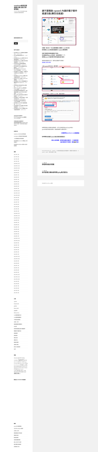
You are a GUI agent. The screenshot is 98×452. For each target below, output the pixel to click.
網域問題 (16, 333)
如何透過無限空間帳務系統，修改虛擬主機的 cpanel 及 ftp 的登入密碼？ (21, 92)
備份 (19, 370)
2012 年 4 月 (16, 270)
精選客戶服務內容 (17, 331)
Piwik (23, 366)
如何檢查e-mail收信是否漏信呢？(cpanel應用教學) (55, 49)
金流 (15, 349)
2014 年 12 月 (16, 213)
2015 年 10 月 (16, 195)
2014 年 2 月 (16, 233)
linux (26, 363)
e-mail (22, 361)
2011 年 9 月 (16, 281)
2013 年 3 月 (16, 249)
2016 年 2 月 (16, 186)
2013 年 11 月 (16, 238)
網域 (19, 371)
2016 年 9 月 (16, 170)
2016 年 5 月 (16, 179)
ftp (18, 363)
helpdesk (20, 363)
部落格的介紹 (16, 446)
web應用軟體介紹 (17, 315)
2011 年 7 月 (16, 286)
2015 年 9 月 (16, 197)
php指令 (15, 310)
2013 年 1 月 (16, 254)
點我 (75, 142)
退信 (19, 373)
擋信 (55, 152)
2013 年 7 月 (16, 245)
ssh (17, 367)
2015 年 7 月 (16, 202)
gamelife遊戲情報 (17, 426)
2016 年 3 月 (16, 184)
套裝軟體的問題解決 (18, 324)
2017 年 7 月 (16, 154)
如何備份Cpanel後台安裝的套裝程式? (56, 136)
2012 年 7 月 (16, 265)
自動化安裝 (16, 344)
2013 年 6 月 (16, 247)
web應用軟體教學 (17, 317)
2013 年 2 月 (16, 252)
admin (54, 150)
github (15, 306)
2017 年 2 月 (16, 159)
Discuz (25, 360)
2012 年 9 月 (16, 261)
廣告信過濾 (51, 152)
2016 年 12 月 (16, 163)
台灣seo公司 (16, 430)
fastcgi (25, 361)
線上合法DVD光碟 (17, 442)
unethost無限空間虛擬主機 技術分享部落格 (20, 7)
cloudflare (16, 360)
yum (19, 369)
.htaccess (16, 358)
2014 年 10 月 (16, 218)
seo (25, 366)
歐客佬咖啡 (16, 437)
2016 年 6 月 (16, 177)
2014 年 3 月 (16, 231)
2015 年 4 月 (16, 206)
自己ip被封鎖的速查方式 (19, 55)
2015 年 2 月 (16, 209)
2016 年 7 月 (16, 175)
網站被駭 (21, 371)
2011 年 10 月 (16, 279)
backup (23, 358)
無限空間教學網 (17, 439)
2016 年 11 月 (16, 165)
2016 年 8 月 (16, 172)
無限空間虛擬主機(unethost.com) (21, 122)
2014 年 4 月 (16, 229)
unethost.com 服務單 (22, 117)
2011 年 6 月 (16, 288)
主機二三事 (16, 322)
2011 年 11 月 (16, 276)
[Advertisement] (21, 26)
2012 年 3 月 (16, 272)
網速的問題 (16, 342)
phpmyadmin (19, 366)
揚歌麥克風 (16, 435)
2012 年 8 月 (16, 263)
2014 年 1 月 (16, 236)
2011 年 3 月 (16, 290)
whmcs (22, 367)
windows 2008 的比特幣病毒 (20, 134)
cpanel (15, 301)
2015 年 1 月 (16, 211)
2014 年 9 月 (16, 220)
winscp (25, 367)
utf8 (18, 367)
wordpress (16, 369)
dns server (15, 361)
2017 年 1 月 (16, 161)
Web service (16, 312)
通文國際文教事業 (17, 444)
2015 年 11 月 (16, 193)
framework (16, 303)
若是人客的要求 (17, 346)
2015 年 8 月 (16, 199)
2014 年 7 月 (16, 222)
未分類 (15, 326)
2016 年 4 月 (16, 181)
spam (15, 367)
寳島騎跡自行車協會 (18, 433)
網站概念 (16, 335)
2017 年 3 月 (16, 156)
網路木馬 (16, 340)
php (26, 365)
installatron (23, 363)
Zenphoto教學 (16, 370)
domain (19, 361)
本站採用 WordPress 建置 (47, 183)
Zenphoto (22, 369)
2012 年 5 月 (16, 267)
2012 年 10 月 (16, 258)
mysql (21, 365)
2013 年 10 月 (16, 240)
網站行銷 (16, 337)
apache (19, 358)
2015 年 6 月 (16, 204)
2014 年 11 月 (16, 215)
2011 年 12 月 (16, 274)
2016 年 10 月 (16, 168)
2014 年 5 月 (16, 227)
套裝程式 (22, 370)
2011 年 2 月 (16, 292)
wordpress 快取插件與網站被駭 (20, 136)
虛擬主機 (16, 373)
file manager (15, 363)
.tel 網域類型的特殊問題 (19, 138)
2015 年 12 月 (16, 190)
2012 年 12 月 (16, 256)
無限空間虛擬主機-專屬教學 (19, 328)
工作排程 (24, 370)
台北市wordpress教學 (18, 428)
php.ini (15, 366)
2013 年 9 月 (16, 243)
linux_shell (16, 308)
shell (26, 366)
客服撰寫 (77, 133)
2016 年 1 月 (16, 188)
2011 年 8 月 (16, 283)
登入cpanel (45, 66)
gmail (47, 152)
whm (20, 367)
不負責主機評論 (17, 319)
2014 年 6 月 (16, 224)
